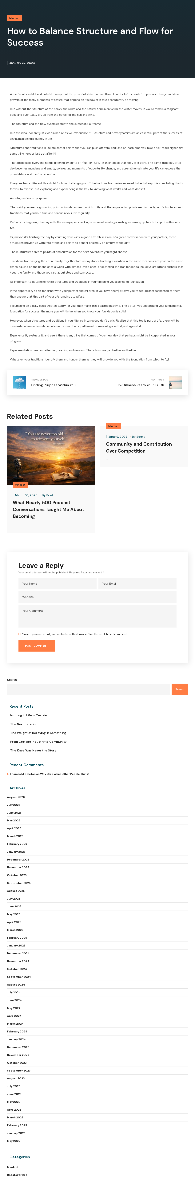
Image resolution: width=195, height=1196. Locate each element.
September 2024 (19, 976)
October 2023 (17, 1062)
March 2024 (15, 1023)
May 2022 (13, 1141)
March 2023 (15, 1117)
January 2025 (16, 945)
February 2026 (17, 844)
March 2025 (15, 930)
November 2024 (18, 961)
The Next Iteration (24, 724)
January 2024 (16, 1039)
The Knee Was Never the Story (33, 750)
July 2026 (13, 805)
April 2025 (14, 922)
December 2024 (18, 953)
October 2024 (17, 969)
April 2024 (14, 1016)
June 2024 (14, 1000)
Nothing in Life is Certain (28, 715)
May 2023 (13, 1102)
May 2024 (14, 1008)
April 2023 (14, 1109)
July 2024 (14, 992)
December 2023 (18, 1047)
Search (12, 680)
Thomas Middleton (23, 774)
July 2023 (13, 1086)
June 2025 (14, 906)
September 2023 (19, 1070)
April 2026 (14, 828)
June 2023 (14, 1094)
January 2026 (16, 851)
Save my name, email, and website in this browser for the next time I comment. (74, 634)
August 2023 (16, 1078)
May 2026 (13, 820)
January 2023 (16, 1133)
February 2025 (17, 937)
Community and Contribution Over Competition (139, 447)
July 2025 (13, 898)
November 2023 (18, 1055)
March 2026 (15, 836)
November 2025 (18, 867)
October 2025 (17, 875)
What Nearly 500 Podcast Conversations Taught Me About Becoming (48, 509)
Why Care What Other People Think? (65, 774)
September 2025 (19, 883)
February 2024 (17, 1031)
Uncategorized (17, 1175)
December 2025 (18, 859)
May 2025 (13, 914)
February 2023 (17, 1125)
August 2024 (16, 984)
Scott (50, 495)
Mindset (14, 18)
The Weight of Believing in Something (38, 733)
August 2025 (16, 891)
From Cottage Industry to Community (38, 742)
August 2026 (16, 797)
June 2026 (14, 812)
